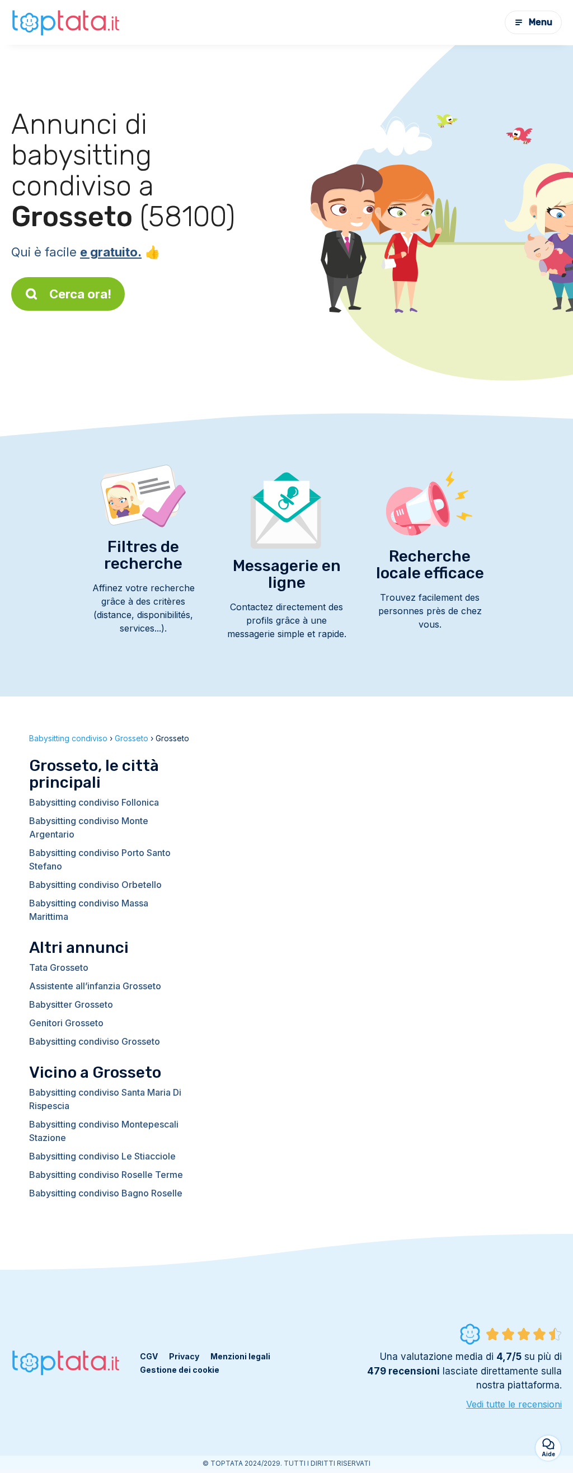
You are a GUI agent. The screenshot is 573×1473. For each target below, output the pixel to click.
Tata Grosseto (58, 967)
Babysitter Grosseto (71, 1004)
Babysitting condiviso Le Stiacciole (102, 1156)
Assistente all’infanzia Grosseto (95, 986)
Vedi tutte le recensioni (514, 1404)
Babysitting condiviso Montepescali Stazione (104, 1131)
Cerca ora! (80, 294)
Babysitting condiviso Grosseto (94, 1041)
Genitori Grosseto (66, 1022)
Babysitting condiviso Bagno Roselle (105, 1193)
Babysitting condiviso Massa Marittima (88, 909)
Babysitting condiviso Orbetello (95, 884)
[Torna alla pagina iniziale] (67, 22)
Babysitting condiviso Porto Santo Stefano (100, 859)
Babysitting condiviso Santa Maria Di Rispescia (105, 1099)
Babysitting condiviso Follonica (94, 802)
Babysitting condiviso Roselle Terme (106, 1174)
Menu (540, 22)
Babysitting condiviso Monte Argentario (88, 827)
